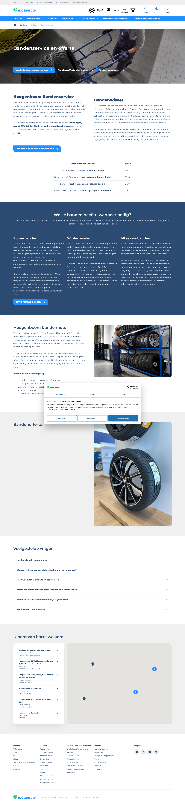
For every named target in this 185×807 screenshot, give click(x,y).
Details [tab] (92, 394)
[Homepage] (15, 25)
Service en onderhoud (28, 25)
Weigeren (61, 418)
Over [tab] (124, 394)
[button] (154, 669)
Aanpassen (91, 418)
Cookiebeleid (89, 407)
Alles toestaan (123, 418)
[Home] (24, 10)
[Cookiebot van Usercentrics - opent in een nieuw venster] (129, 387)
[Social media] (136, 752)
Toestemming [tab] (60, 394)
